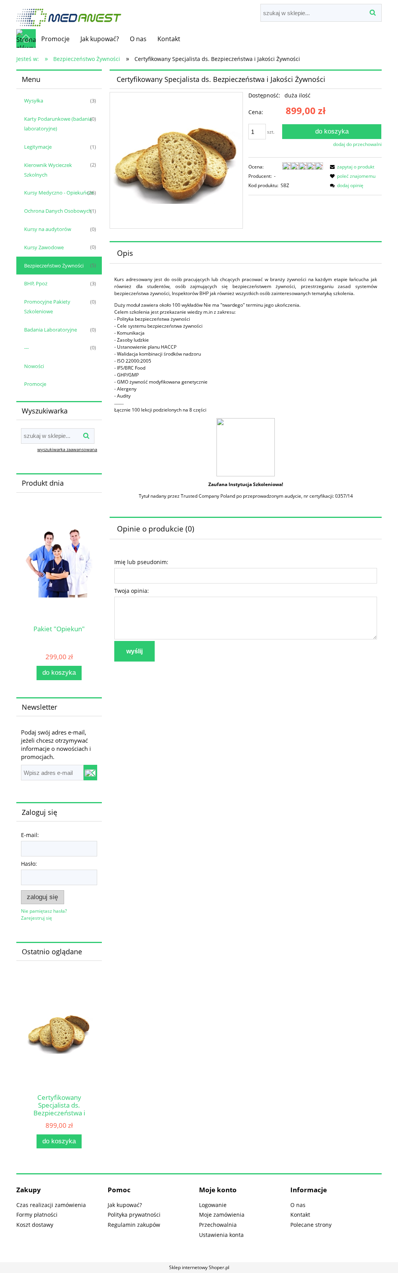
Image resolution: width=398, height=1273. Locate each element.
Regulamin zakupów (134, 1224)
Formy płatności (37, 1214)
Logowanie (213, 1205)
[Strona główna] (68, 13)
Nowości (34, 366)
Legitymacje (38, 146)
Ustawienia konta (221, 1234)
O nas (297, 1205)
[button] (351, 166)
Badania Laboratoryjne (50, 329)
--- (26, 347)
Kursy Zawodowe (44, 247)
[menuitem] (55, 39)
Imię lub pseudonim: (141, 562)
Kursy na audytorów (47, 229)
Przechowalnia (218, 1224)
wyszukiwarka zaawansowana (67, 449)
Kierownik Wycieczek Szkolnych (48, 170)
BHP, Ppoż (35, 283)
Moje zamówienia (221, 1214)
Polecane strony (311, 1224)
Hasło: (29, 863)
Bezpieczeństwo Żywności (54, 265)
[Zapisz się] (90, 772)
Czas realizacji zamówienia (51, 1205)
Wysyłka (33, 100)
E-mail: (30, 835)
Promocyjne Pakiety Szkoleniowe (47, 306)
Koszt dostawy (34, 1224)
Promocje (35, 383)
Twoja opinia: (131, 590)
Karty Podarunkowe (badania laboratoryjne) (58, 123)
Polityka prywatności (134, 1214)
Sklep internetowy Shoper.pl (199, 1267)
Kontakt (300, 1214)
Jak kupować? (125, 1205)
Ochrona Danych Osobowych (58, 210)
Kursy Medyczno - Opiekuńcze (59, 192)
